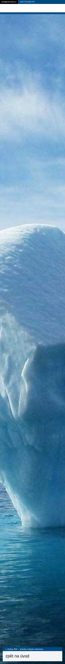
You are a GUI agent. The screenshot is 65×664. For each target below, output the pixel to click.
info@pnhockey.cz (9, 2)
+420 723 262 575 (27, 2)
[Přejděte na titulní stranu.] (15, 8)
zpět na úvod (17, 656)
